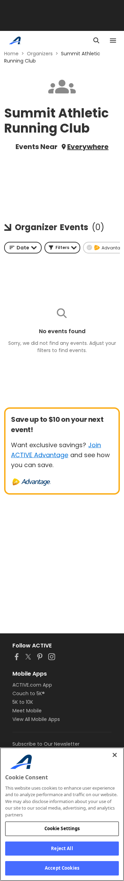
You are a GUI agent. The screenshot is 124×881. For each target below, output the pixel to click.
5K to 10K (22, 702)
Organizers (40, 53)
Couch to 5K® (28, 693)
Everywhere (87, 146)
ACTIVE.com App (32, 684)
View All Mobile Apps (36, 719)
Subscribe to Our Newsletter (46, 744)
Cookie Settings (62, 828)
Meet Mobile (27, 710)
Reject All (62, 848)
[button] (62, 247)
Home (11, 53)
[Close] (114, 755)
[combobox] (23, 247)
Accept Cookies (62, 868)
